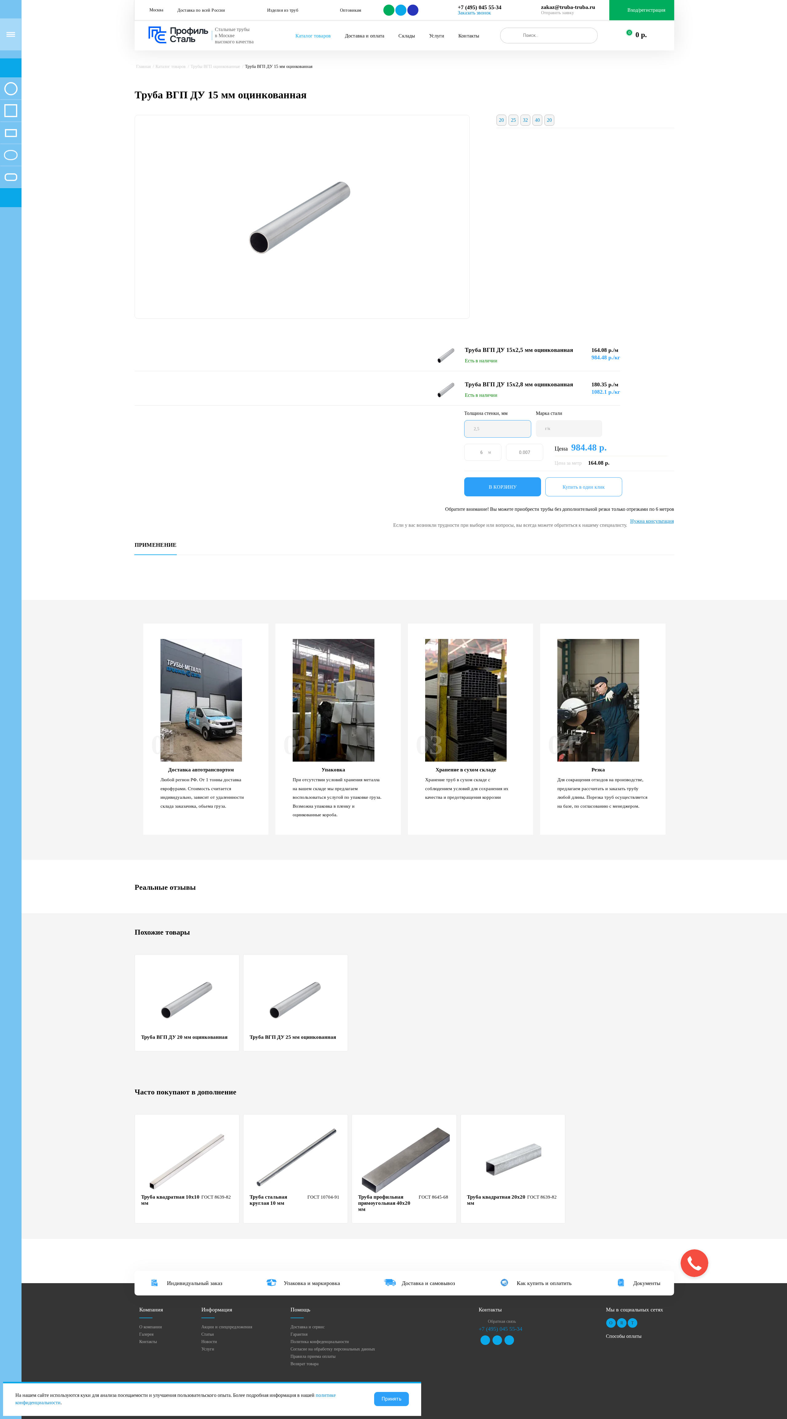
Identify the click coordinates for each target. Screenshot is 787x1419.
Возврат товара (304, 1364)
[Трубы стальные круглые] (11, 88)
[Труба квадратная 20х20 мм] (513, 1159)
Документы (646, 1283)
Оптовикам (350, 10)
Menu (11, 34)
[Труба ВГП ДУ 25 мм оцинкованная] (296, 999)
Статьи (207, 1334)
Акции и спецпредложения (226, 1327)
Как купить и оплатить (544, 1283)
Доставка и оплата (364, 35)
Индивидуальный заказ (194, 1283)
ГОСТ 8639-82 (216, 1197)
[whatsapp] (388, 10)
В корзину (502, 487)
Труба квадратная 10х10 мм (170, 1200)
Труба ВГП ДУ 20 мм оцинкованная (184, 1037)
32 (525, 120)
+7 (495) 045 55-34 (479, 7)
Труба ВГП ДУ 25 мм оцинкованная (293, 1037)
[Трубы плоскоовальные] (11, 177)
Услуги (436, 35)
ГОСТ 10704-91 (323, 1197)
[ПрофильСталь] (178, 35)
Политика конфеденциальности (320, 1341)
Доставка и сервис (308, 1327)
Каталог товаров (313, 35)
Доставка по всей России (201, 10)
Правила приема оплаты (313, 1356)
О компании (150, 1327)
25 (513, 120)
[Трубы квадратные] (11, 111)
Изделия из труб (282, 10)
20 (501, 120)
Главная (143, 66)
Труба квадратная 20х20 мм (496, 1200)
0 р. (641, 35)
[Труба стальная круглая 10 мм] (296, 1159)
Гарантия (299, 1334)
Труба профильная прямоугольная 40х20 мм (384, 1203)
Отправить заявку (557, 12)
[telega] (400, 10)
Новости (209, 1341)
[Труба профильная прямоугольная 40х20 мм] (405, 1159)
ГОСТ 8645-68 (433, 1197)
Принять (391, 1399)
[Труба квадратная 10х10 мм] (188, 1159)
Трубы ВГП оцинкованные (215, 66)
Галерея (146, 1334)
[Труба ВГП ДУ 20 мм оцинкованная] (188, 999)
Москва (156, 10)
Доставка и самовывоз (428, 1283)
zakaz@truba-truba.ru (568, 7)
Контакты (468, 35)
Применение (156, 545)
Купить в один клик (584, 487)
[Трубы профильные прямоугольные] (11, 133)
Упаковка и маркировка (312, 1283)
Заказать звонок (474, 12)
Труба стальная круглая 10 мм (268, 1200)
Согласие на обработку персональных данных (333, 1349)
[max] (412, 10)
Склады (406, 35)
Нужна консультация (652, 521)
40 (537, 120)
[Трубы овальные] (11, 155)
